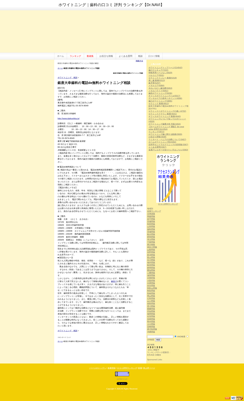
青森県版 (151, 216)
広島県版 (151, 298)
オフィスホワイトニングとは (164, 96)
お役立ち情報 (106, 56)
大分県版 (151, 324)
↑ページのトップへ (97, 368)
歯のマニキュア (158, 70)
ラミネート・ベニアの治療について (167, 139)
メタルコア (156, 85)
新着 (140, 368)
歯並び (114, 281)
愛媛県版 (151, 309)
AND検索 (181, 336)
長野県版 (151, 252)
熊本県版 (151, 321)
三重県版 (151, 273)
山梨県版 (151, 249)
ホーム (60, 56)
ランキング (156, 132)
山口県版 (151, 301)
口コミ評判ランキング (168, 204)
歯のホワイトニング (160, 101)
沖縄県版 (151, 332)
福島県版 (151, 229)
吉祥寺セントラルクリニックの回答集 (168, 144)
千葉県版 (151, 242)
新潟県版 (151, 255)
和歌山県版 (152, 288)
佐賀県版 (151, 316)
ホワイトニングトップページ (165, 67)
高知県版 (151, 311)
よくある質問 (125, 56)
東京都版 (151, 244)
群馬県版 (151, 237)
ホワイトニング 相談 (67, 77)
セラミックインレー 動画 (163, 78)
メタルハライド (158, 91)
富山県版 (151, 257)
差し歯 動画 (157, 80)
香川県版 (151, 306)
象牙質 (154, 83)
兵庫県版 (151, 283)
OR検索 (150, 340)
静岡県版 (151, 267)
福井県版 (151, 262)
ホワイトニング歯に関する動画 (165, 134)
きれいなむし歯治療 (160, 88)
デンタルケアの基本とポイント (165, 98)
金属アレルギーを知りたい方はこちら (168, 150)
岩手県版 (151, 219)
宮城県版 (151, 221)
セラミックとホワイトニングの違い (167, 111)
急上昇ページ (149, 368)
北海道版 (151, 213)
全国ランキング (154, 211)
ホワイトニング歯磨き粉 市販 (165, 124)
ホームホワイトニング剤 (162, 142)
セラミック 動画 (159, 103)
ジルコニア (156, 75)
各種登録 (112, 368)
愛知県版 (151, 270)
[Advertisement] (122, 31)
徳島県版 (151, 303)
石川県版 (151, 260)
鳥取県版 (151, 290)
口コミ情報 (154, 56)
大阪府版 (151, 280)
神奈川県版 (152, 247)
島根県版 (151, 293)
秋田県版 (151, 224)
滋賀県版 (151, 275)
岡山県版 (151, 296)
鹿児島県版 (152, 329)
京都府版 (151, 278)
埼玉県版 (151, 239)
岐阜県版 (151, 265)
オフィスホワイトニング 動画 (165, 116)
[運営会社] (122, 374)
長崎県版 (151, 319)
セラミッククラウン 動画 (163, 114)
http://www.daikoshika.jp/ (68, 118)
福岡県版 (151, 314)
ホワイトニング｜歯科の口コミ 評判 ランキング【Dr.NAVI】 (111, 5)
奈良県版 (151, 285)
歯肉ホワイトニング (160, 93)
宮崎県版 (151, 326)
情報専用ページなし (160, 72)
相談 (140, 56)
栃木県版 (151, 234)
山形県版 (151, 226)
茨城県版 (151, 232)
